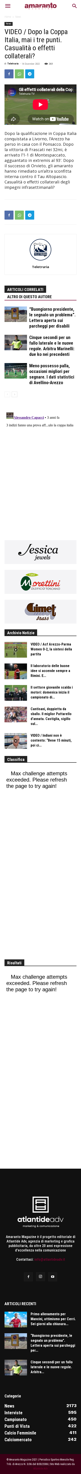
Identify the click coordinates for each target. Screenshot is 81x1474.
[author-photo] (40, 260)
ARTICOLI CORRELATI (25, 289)
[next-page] (14, 394)
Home (7, 16)
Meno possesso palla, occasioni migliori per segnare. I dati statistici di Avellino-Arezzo (51, 374)
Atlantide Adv (40, 1468)
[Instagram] (40, 1276)
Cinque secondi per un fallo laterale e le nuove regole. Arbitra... (52, 1367)
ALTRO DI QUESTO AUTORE (29, 296)
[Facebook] (9, 73)
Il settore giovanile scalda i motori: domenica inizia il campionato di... (52, 692)
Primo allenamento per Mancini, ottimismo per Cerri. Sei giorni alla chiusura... (53, 1319)
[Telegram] (29, 73)
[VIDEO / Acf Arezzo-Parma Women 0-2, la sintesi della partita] (15, 650)
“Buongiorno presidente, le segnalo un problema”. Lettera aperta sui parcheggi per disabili (52, 317)
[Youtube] (52, 1276)
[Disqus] (40, 466)
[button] (7, 6)
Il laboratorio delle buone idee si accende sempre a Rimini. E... (50, 671)
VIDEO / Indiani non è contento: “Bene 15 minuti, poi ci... (51, 740)
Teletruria (12, 63)
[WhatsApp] (19, 73)
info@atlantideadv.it (49, 1259)
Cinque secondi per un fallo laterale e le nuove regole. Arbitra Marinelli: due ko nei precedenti (51, 346)
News (18, 16)
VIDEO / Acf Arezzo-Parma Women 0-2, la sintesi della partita (51, 649)
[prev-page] (7, 394)
